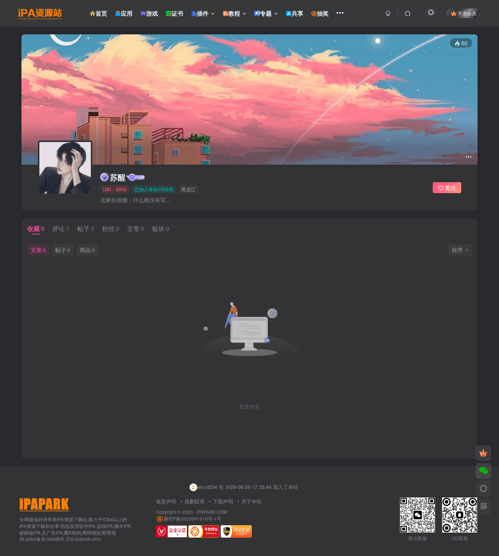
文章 (135, 228)
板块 (160, 228)
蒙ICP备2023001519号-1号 (192, 518)
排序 (457, 250)
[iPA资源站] (44, 504)
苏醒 (118, 177)
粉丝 (110, 228)
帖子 (85, 228)
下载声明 (223, 501)
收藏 (35, 228)
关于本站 (251, 501)
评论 (60, 228)
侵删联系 (194, 501)
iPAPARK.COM (211, 512)
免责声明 (166, 501)
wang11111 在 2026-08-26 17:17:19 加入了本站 (250, 489)
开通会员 (467, 13)
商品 (87, 250)
